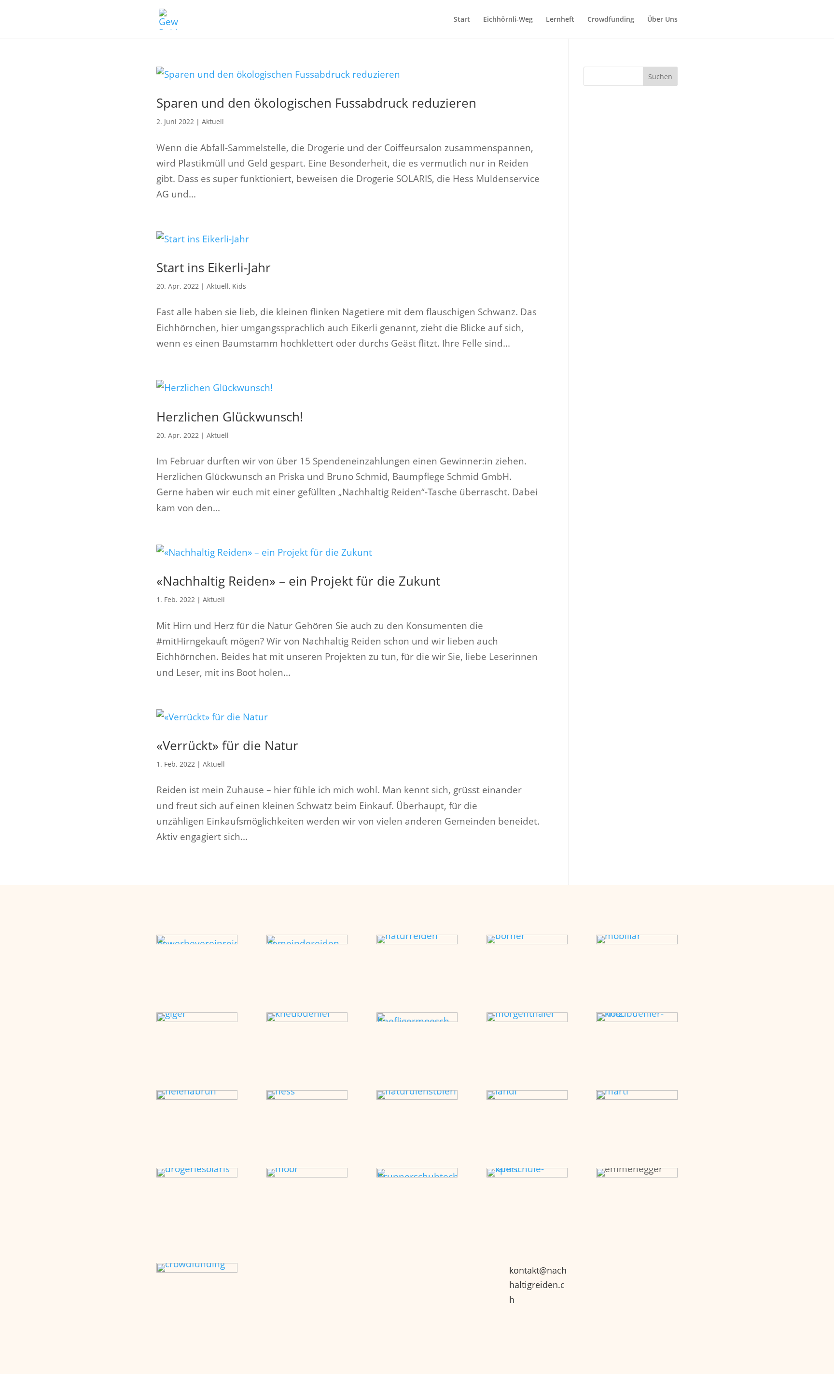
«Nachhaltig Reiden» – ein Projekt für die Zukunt (298, 580)
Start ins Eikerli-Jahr (213, 267)
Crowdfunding (610, 20)
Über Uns (662, 20)
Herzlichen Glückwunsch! (229, 416)
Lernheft (560, 20)
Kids (239, 286)
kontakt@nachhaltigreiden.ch (538, 1284)
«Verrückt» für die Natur (227, 745)
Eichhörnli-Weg (508, 20)
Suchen (660, 76)
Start (462, 20)
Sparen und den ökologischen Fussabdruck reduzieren (316, 103)
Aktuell (213, 121)
